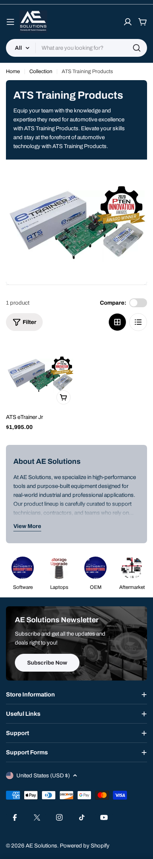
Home (13, 71)
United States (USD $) (43, 775)
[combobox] (76, 48)
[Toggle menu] (10, 21)
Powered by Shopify (85, 846)
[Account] (127, 21)
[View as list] (138, 322)
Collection (40, 71)
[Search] (136, 47)
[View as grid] (117, 322)
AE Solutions (41, 846)
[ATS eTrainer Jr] (40, 374)
